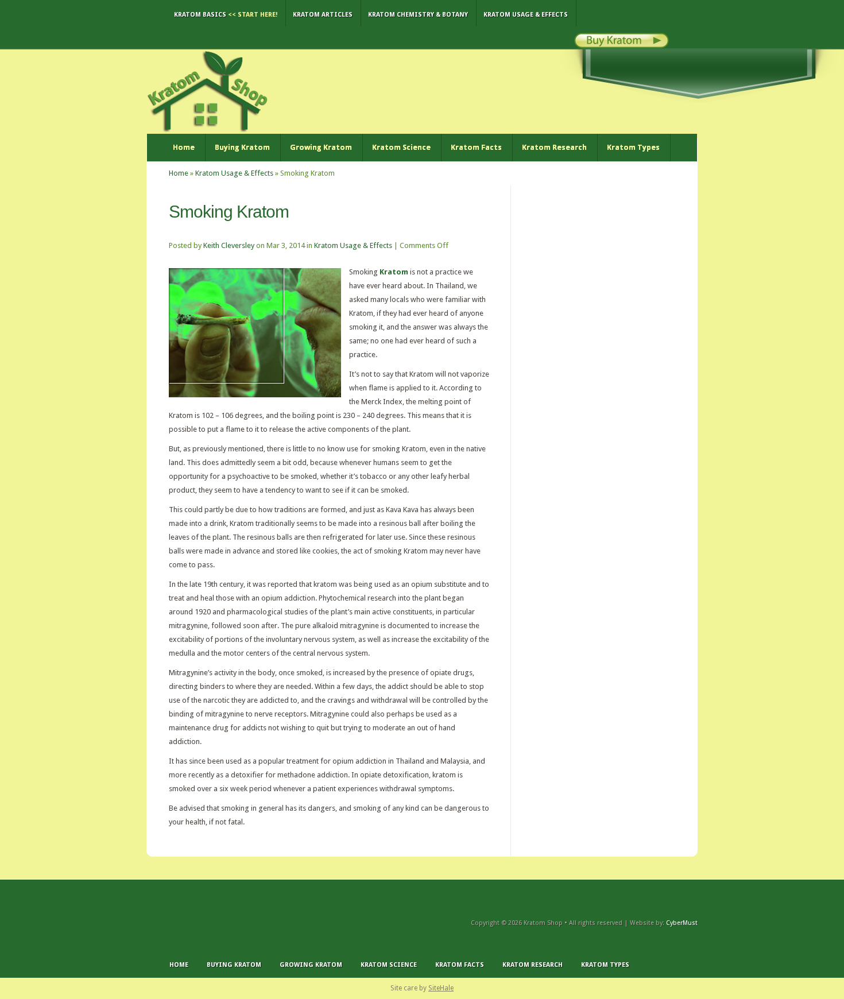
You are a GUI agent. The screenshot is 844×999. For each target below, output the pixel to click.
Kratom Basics (225, 14)
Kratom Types (633, 147)
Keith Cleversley (228, 245)
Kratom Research (554, 147)
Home (184, 147)
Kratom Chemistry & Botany (418, 14)
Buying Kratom (242, 147)
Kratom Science (401, 147)
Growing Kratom (321, 147)
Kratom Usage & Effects (525, 14)
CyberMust (682, 923)
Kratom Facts (476, 147)
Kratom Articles (323, 14)
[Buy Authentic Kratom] (621, 45)
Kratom (394, 272)
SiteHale (441, 988)
